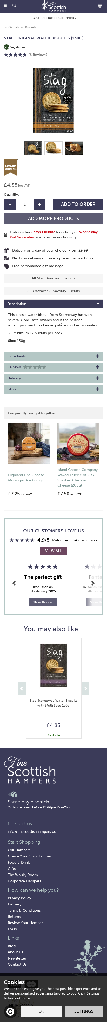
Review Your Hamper (25, 923)
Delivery (14, 904)
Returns (14, 916)
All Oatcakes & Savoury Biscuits (53, 291)
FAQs (12, 929)
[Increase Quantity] (39, 204)
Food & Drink (19, 862)
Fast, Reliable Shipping (53, 18)
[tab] (53, 304)
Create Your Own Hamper (29, 856)
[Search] (14, 6)
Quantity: (11, 194)
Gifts (12, 868)
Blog (12, 946)
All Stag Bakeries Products (53, 278)
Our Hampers (19, 850)
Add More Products (53, 218)
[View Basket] (100, 6)
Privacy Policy (19, 898)
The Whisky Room (23, 875)
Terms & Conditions (24, 910)
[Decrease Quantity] (10, 204)
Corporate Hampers (24, 881)
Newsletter (17, 958)
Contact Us (17, 964)
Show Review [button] (43, 602)
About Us (15, 952)
